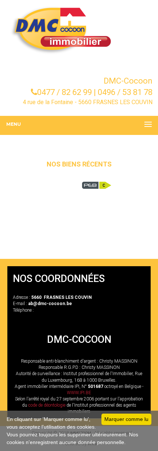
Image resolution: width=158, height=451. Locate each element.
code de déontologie (46, 405)
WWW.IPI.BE (79, 392)
